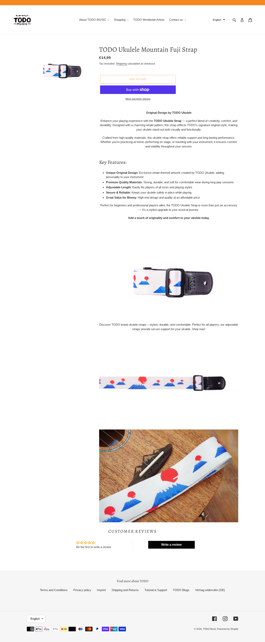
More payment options (138, 98)
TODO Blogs (181, 590)
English (35, 618)
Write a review (171, 544)
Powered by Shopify (227, 629)
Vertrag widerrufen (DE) (210, 590)
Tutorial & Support (156, 590)
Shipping (121, 63)
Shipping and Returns (125, 590)
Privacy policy (82, 590)
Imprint (101, 590)
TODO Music (209, 629)
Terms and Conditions (54, 590)
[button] (218, 19)
